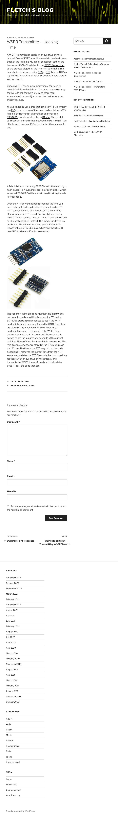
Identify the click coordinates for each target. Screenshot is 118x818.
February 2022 (12, 599)
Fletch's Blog (30, 10)
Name (11, 461)
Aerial (8, 724)
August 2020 (12, 631)
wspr (32, 385)
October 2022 (12, 583)
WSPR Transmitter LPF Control (88, 81)
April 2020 (11, 648)
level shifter (27, 231)
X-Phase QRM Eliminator (93, 126)
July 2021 (10, 615)
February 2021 (12, 626)
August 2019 (12, 669)
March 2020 (12, 653)
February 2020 (13, 658)
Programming (12, 746)
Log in (9, 779)
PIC (13, 110)
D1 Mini (46, 117)
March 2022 (11, 594)
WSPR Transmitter (54, 65)
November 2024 (13, 577)
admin (30, 38)
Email (11, 476)
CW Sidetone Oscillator (92, 115)
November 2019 (13, 664)
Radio (8, 751)
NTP (48, 72)
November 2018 (13, 696)
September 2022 (14, 588)
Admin (9, 719)
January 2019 (12, 691)
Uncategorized (13, 762)
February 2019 (12, 685)
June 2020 (11, 642)
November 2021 (13, 604)
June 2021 (11, 621)
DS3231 (25, 221)
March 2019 (11, 680)
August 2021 (12, 610)
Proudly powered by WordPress (20, 811)
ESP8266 (12, 117)
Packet (9, 740)
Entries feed (11, 784)
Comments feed (13, 790)
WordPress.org (13, 795)
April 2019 (11, 675)
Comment (13, 422)
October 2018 (12, 702)
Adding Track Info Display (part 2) (89, 58)
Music (9, 735)
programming (19, 385)
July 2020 (10, 637)
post (43, 61)
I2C (12, 224)
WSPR (12, 54)
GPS (40, 72)
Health (9, 729)
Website (11, 491)
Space (9, 756)
